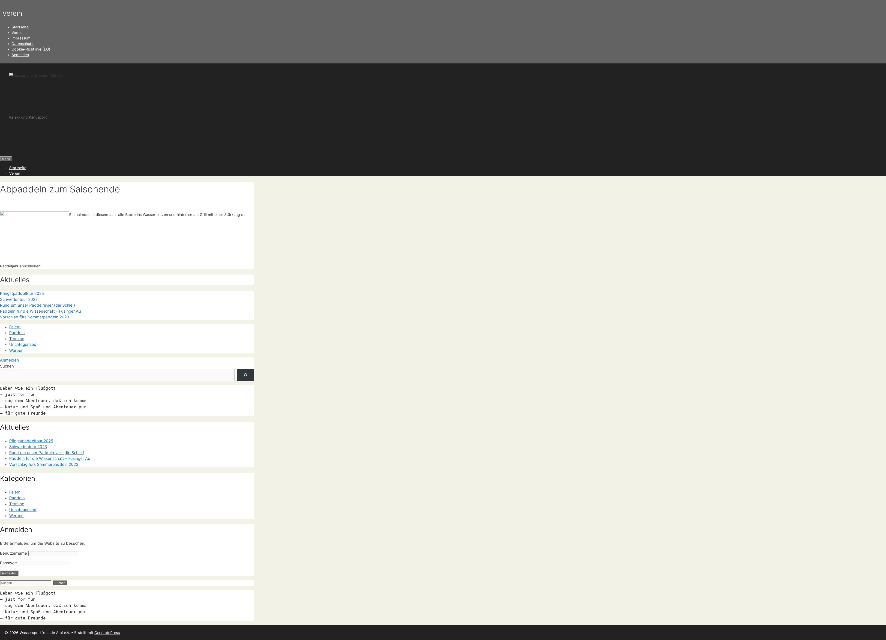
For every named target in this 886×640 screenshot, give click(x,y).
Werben (16, 350)
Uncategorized (22, 344)
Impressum (21, 38)
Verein (17, 32)
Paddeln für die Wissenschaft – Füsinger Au (40, 311)
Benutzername (13, 553)
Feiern (15, 327)
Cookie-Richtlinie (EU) (31, 49)
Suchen (7, 366)
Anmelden (20, 54)
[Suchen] (245, 375)
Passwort (9, 563)
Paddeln (17, 332)
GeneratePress (107, 632)
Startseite (20, 27)
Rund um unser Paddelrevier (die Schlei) (37, 305)
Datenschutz (22, 43)
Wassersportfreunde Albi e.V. (80, 96)
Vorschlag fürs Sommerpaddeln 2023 (34, 317)
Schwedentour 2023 (19, 299)
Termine (16, 338)
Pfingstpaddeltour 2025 (22, 293)
